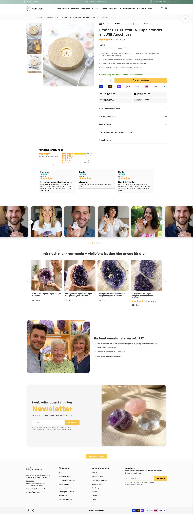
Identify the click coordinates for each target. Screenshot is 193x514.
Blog (150, 8)
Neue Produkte (63, 8)
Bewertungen (97, 484)
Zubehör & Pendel (127, 8)
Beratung (95, 488)
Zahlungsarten (64, 484)
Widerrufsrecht (64, 476)
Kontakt (95, 495)
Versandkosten (64, 488)
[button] (90, 55)
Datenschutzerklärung (67, 480)
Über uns (95, 473)
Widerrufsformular (96, 456)
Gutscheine (141, 8)
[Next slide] (162, 222)
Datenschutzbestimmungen (134, 484)
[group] (34, 31)
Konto (94, 499)
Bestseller (75, 8)
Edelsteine (85, 8)
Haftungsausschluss (66, 492)
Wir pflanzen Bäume (99, 480)
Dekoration (113, 8)
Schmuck (95, 8)
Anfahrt (94, 492)
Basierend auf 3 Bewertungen (48, 156)
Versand (120, 48)
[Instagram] (33, 510)
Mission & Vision (97, 476)
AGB (60, 473)
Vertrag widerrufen (66, 499)
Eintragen (161, 478)
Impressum (63, 495)
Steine (104, 8)
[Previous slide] (30, 222)
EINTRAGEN (72, 422)
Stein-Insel (30, 481)
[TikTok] (29, 510)
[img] (57, 178)
